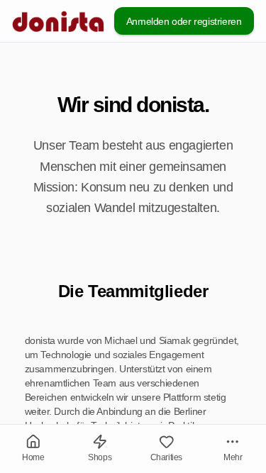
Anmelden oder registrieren (184, 21)
